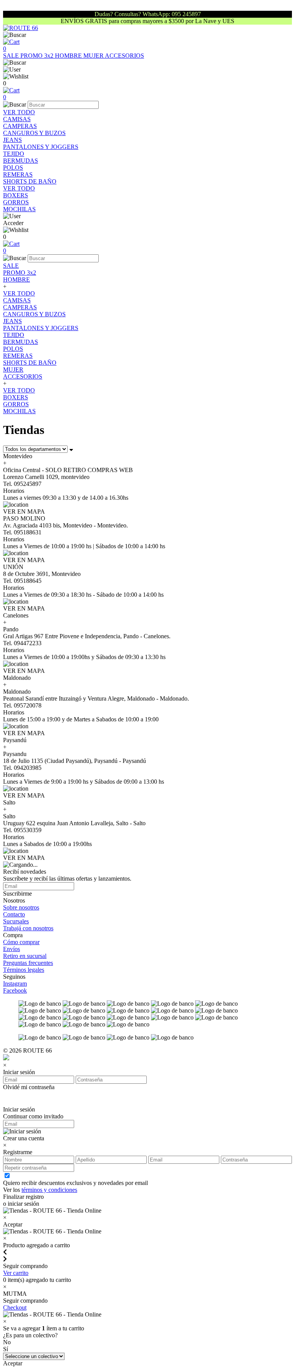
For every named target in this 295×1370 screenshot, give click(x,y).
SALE (11, 55)
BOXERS (15, 195)
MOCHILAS (19, 209)
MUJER (94, 55)
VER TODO (19, 112)
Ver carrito (15, 1273)
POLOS (13, 167)
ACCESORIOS (124, 55)
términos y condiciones (49, 1189)
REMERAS (18, 174)
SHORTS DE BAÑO (29, 181)
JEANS (12, 140)
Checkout (15, 1307)
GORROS (16, 202)
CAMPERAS (20, 126)
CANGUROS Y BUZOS (34, 133)
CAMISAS (17, 119)
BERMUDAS (20, 160)
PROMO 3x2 (37, 55)
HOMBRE (69, 55)
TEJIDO (13, 153)
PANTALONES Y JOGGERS (40, 147)
